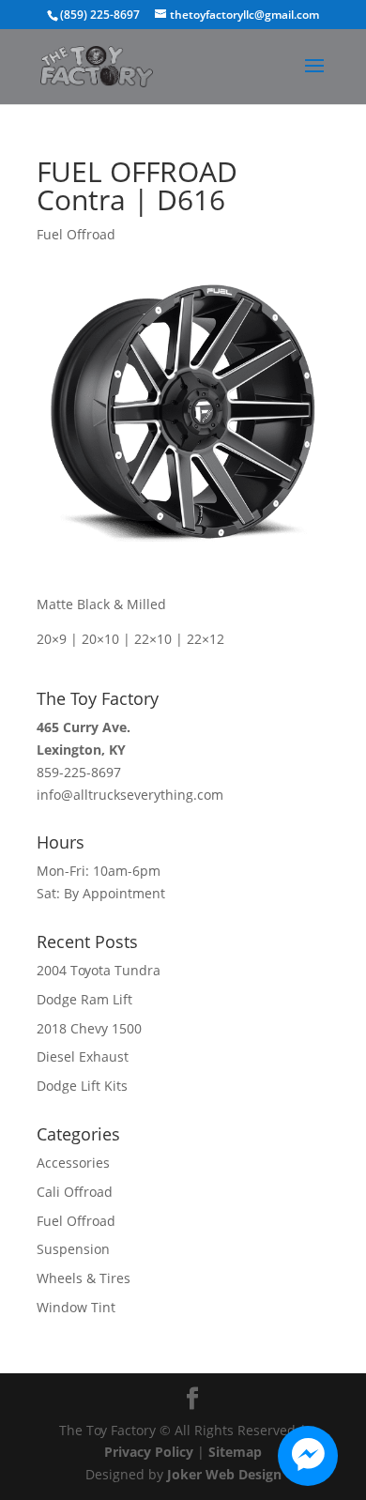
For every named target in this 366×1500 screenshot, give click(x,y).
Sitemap (235, 1452)
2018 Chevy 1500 (89, 1028)
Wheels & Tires (83, 1278)
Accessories (73, 1162)
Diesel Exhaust (83, 1056)
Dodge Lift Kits (82, 1085)
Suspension (73, 1249)
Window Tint (76, 1307)
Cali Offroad (75, 1192)
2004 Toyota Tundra (98, 970)
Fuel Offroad (76, 234)
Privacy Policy (148, 1452)
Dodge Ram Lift (84, 999)
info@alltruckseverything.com (130, 795)
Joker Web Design (224, 1474)
